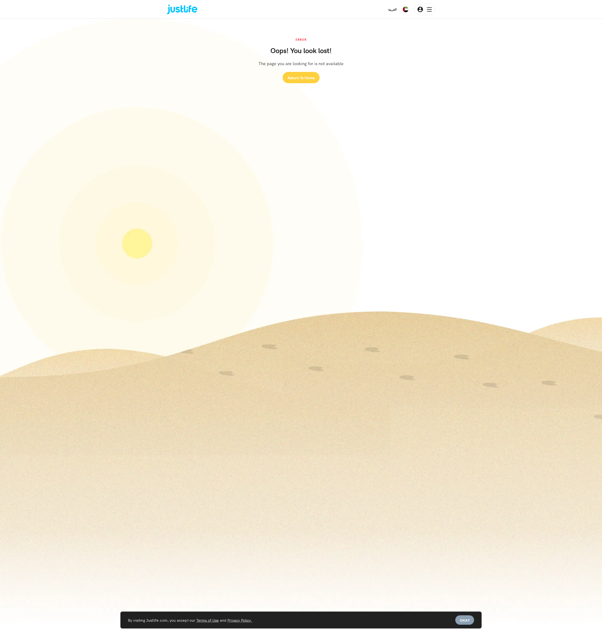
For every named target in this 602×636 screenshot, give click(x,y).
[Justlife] (182, 9)
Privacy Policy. (239, 620)
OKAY (465, 620)
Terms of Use (207, 620)
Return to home (301, 77)
